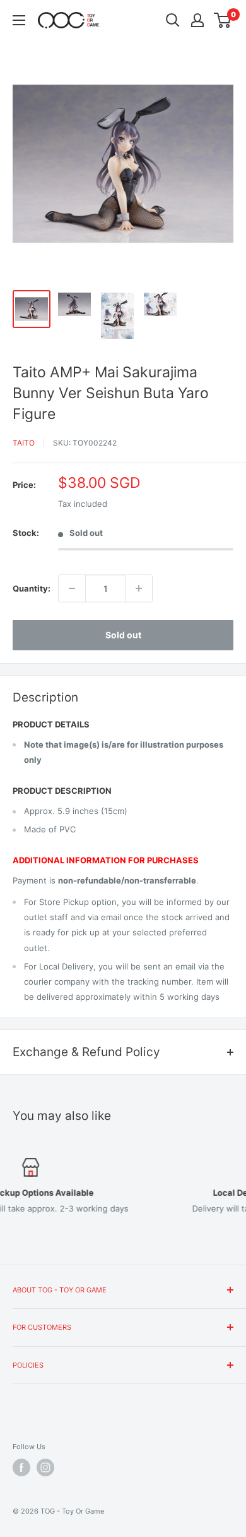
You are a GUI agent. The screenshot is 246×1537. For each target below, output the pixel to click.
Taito (24, 442)
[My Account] (197, 20)
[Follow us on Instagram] (45, 1467)
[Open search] (173, 20)
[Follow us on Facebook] (21, 1467)
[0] (223, 20)
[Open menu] (19, 20)
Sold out (123, 634)
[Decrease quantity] (72, 588)
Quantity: (31, 588)
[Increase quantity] (139, 588)
